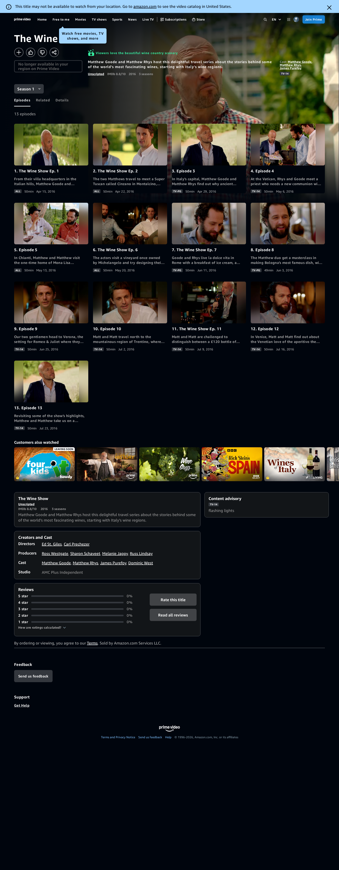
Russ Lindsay (141, 553)
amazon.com (145, 6)
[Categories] (289, 19)
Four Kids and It (44, 464)
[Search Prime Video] (265, 19)
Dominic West (140, 563)
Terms (92, 643)
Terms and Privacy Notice (118, 737)
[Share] (54, 52)
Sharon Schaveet (85, 553)
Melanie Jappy (115, 553)
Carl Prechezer (76, 544)
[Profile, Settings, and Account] (296, 19)
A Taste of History (107, 464)
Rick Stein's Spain (232, 464)
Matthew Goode (300, 62)
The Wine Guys (169, 464)
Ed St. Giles (52, 544)
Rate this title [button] (173, 599)
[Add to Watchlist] (19, 52)
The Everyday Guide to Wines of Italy (294, 464)
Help (168, 737)
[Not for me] (42, 52)
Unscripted (96, 74)
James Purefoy (291, 68)
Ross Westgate (55, 553)
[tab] (22, 100)
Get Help (21, 705)
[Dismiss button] (329, 7)
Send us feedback (150, 737)
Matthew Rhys (290, 65)
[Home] (22, 19)
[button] (42, 627)
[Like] (30, 52)
